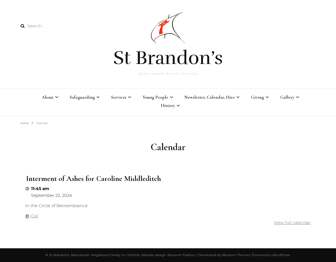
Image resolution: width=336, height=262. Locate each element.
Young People (155, 97)
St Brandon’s (168, 57)
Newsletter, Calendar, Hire (209, 97)
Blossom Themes (235, 255)
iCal (34, 216)
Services (118, 97)
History (168, 105)
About (47, 97)
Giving (257, 97)
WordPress (281, 255)
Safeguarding (82, 97)
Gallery (287, 97)
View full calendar (292, 222)
